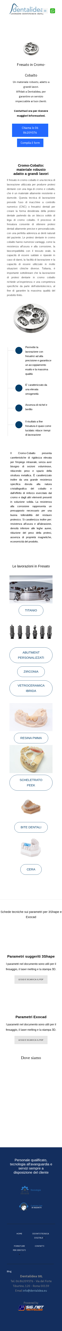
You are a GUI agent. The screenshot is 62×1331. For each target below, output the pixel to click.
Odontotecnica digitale (39, 1235)
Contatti (39, 1246)
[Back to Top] (50, 1319)
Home (19, 1233)
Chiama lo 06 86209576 (30, 130)
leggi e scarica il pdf (31, 979)
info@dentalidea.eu (35, 1290)
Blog (9, 1271)
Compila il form (30, 142)
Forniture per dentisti (19, 1248)
